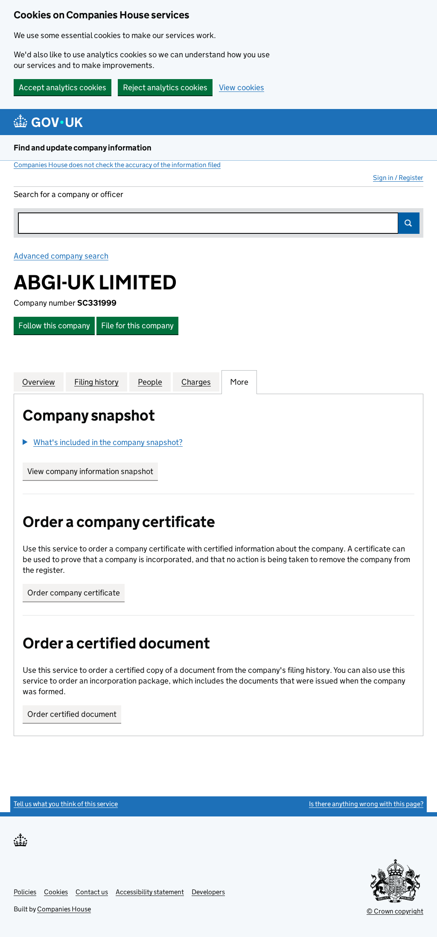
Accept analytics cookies (62, 87)
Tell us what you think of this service (66, 804)
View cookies (241, 87)
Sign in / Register (398, 178)
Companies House (64, 909)
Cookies (56, 892)
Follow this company (54, 325)
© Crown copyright (395, 911)
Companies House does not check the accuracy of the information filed (117, 165)
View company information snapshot (92, 471)
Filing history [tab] (96, 382)
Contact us (92, 892)
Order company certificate (73, 593)
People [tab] (150, 382)
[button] (103, 442)
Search (409, 223)
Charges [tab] (196, 382)
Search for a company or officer (68, 194)
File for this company (137, 325)
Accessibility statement (150, 892)
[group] (218, 443)
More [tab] (239, 382)
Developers (208, 892)
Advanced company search (61, 256)
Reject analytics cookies (165, 87)
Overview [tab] (38, 382)
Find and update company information (82, 148)
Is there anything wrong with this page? (366, 804)
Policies (25, 892)
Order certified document (72, 714)
